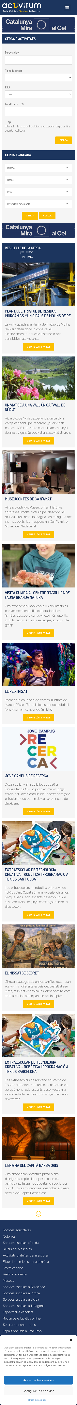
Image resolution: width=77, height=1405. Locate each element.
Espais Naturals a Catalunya (22, 1331)
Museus (8, 1281)
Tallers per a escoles (17, 1249)
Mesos (10, 179)
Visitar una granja (15, 1274)
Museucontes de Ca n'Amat (28, 498)
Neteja (47, 215)
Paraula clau (12, 52)
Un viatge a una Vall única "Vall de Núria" (35, 407)
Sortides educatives (17, 1230)
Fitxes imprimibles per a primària (26, 1262)
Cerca (63, 140)
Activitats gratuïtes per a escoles (26, 1255)
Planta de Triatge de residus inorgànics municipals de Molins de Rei (38, 313)
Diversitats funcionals (18, 203)
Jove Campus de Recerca (26, 775)
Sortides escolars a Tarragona (23, 1306)
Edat (7, 87)
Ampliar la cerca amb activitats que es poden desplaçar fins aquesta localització (37, 128)
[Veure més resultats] (38, 1214)
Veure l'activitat (38, 346)
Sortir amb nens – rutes (19, 1325)
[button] (71, 1340)
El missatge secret (22, 972)
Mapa (30, 257)
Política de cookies (36, 1400)
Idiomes (11, 167)
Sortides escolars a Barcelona (24, 1287)
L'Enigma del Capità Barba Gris (31, 1165)
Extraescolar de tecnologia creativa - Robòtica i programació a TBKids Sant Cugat (36, 874)
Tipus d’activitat (13, 70)
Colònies (9, 1236)
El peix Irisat (16, 691)
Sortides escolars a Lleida (21, 1299)
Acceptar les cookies (38, 1380)
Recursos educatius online (21, 1318)
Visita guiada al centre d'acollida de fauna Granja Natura (37, 595)
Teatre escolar (13, 1268)
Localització (11, 104)
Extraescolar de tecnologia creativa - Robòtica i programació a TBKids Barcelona (36, 1067)
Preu (9, 191)
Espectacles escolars (18, 1312)
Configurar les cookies (38, 1391)
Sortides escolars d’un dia (21, 1243)
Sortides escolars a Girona (21, 1293)
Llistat (29, 252)
